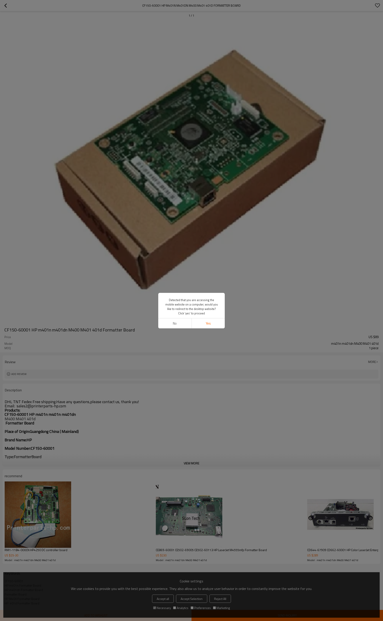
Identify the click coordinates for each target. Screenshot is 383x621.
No (175, 323)
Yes (208, 323)
